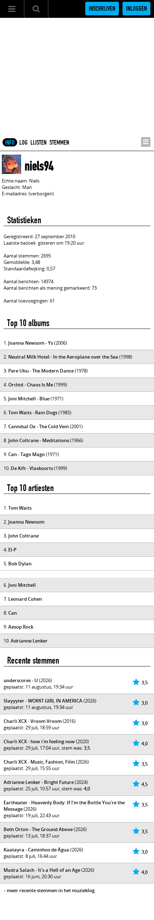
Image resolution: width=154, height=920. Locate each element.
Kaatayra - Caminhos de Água (36, 849)
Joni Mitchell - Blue (28, 398)
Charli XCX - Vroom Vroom (33, 721)
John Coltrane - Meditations (38, 440)
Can (12, 613)
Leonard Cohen (25, 599)
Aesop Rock (20, 627)
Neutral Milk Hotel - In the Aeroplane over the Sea (63, 357)
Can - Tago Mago (26, 454)
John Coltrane (23, 535)
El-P (12, 549)
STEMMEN (59, 142)
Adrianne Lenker (29, 641)
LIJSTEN (38, 142)
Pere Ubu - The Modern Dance (41, 371)
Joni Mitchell (22, 585)
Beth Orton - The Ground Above (38, 829)
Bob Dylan (20, 563)
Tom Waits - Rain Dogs (32, 412)
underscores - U (21, 680)
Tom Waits (20, 508)
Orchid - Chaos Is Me (30, 384)
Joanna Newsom (26, 522)
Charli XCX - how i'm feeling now (39, 741)
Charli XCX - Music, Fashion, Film (39, 762)
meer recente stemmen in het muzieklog (51, 890)
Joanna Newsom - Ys (30, 343)
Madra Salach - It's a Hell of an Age (42, 870)
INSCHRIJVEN (102, 8)
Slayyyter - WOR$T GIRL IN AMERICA (43, 701)
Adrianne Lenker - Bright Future (39, 782)
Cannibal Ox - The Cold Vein (38, 426)
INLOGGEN (136, 8)
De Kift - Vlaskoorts (32, 468)
